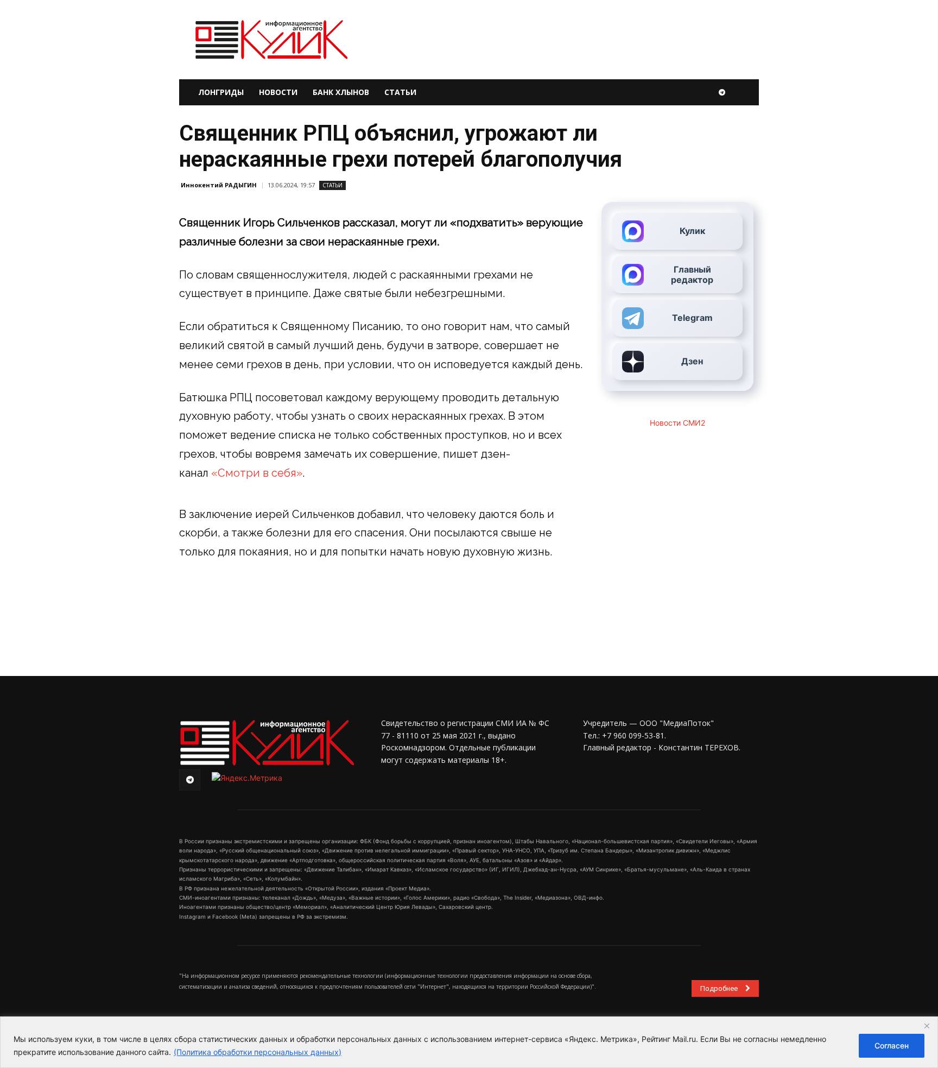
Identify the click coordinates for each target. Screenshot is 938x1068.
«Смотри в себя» (256, 472)
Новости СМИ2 (677, 422)
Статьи (400, 92)
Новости (278, 92)
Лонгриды (221, 92)
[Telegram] (722, 92)
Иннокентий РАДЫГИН (219, 185)
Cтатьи (332, 185)
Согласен (891, 1045)
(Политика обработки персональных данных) (257, 1052)
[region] (469, 1042)
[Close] (926, 1025)
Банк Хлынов (341, 92)
